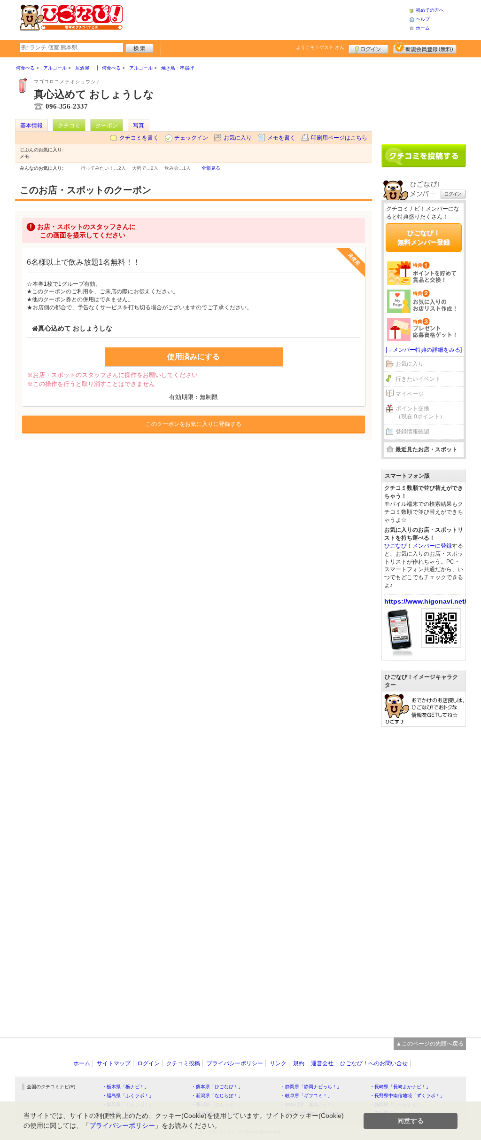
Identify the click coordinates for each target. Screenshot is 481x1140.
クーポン (106, 125)
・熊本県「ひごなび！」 (217, 1086)
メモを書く (281, 137)
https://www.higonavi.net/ (425, 601)
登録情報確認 (412, 431)
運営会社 (322, 1063)
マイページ (410, 394)
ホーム (423, 28)
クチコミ (69, 125)
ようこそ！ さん (320, 47)
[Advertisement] (266, 19)
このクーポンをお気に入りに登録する (193, 424)
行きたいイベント (418, 379)
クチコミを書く (139, 137)
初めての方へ (430, 10)
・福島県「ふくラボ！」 (128, 1095)
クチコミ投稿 (183, 1063)
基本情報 (31, 125)
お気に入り (238, 137)
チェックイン (191, 137)
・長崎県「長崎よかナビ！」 (400, 1086)
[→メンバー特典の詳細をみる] (424, 349)
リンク (278, 1063)
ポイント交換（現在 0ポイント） (420, 412)
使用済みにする (193, 357)
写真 (138, 125)
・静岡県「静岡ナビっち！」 (310, 1086)
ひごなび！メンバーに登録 (418, 545)
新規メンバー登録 (425, 48)
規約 (298, 1063)
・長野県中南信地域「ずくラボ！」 (407, 1095)
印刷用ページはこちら (339, 137)
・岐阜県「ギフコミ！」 (306, 1095)
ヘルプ (423, 19)
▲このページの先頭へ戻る (430, 1043)
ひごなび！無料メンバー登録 (423, 237)
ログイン (368, 48)
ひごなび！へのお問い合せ (374, 1063)
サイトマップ (114, 1063)
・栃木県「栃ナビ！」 (125, 1086)
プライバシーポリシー (235, 1063)
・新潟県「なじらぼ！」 (217, 1095)
